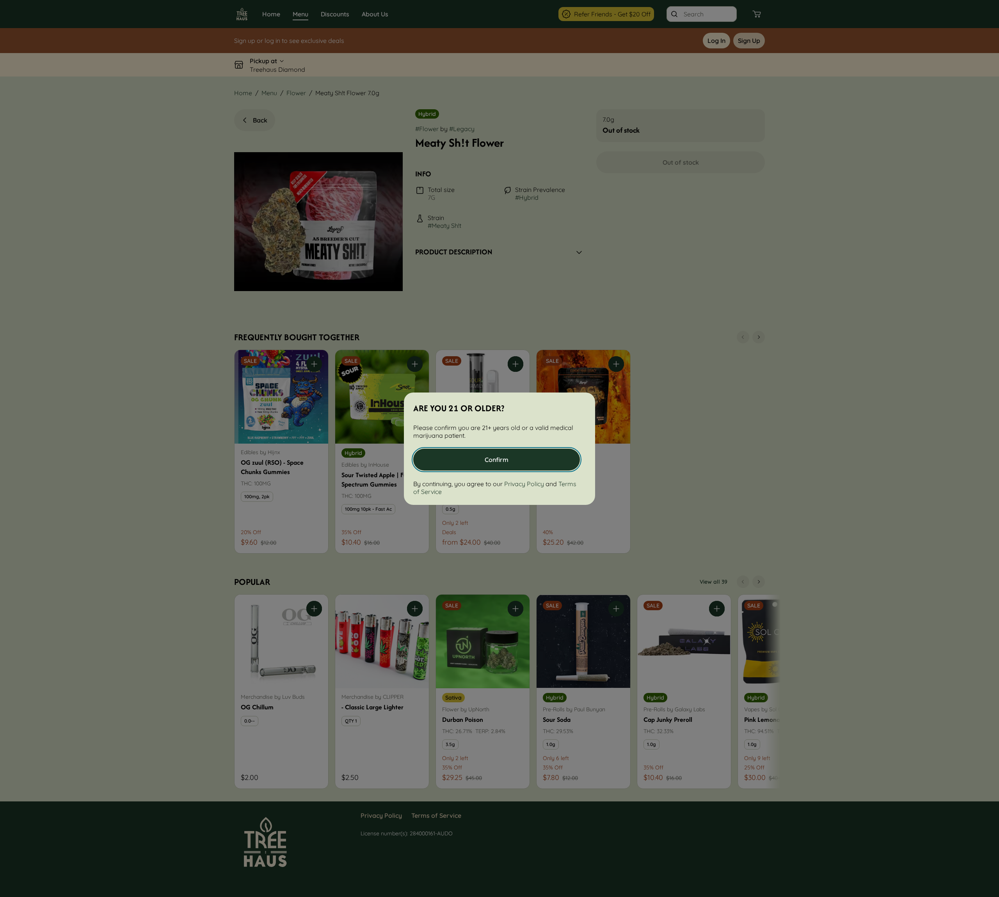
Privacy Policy (524, 484)
